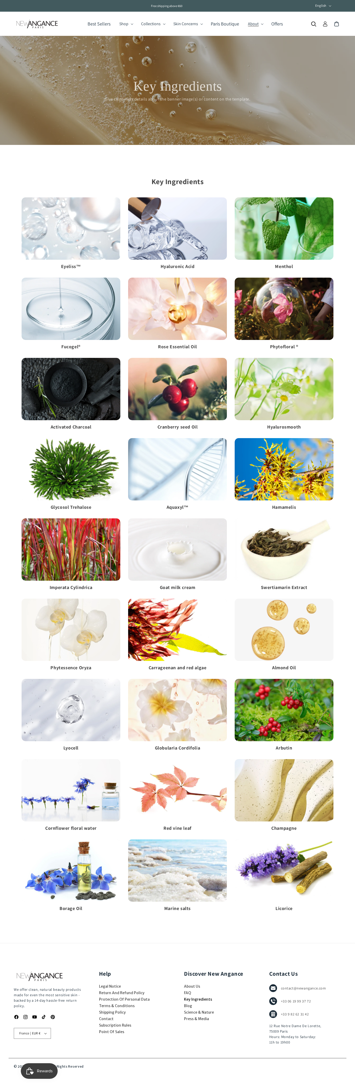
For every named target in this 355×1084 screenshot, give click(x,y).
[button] (125, 24)
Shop (123, 23)
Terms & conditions (117, 1006)
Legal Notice (110, 986)
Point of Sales (111, 1032)
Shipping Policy (112, 1012)
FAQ (187, 993)
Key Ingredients (198, 999)
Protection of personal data (124, 999)
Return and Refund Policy (121, 993)
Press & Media (196, 1019)
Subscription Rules (115, 1025)
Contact (106, 1019)
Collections (151, 23)
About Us (192, 986)
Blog (188, 1006)
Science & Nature (199, 1012)
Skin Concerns (185, 23)
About (253, 23)
